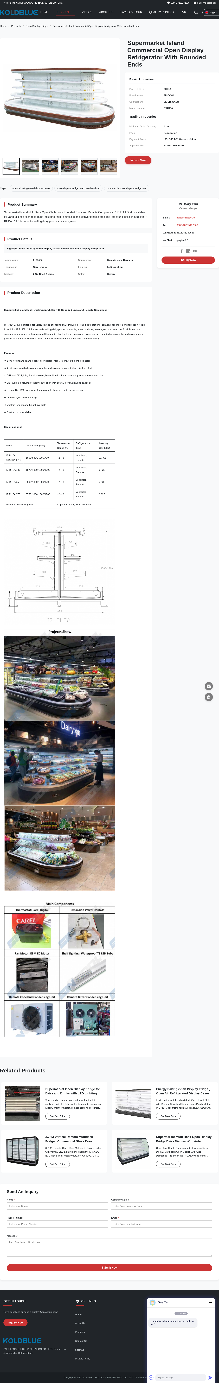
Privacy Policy (82, 1358)
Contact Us (81, 1341)
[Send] (210, 1377)
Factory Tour (131, 12)
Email (115, 1217)
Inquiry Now (188, 260)
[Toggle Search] (196, 12)
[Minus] (210, 1302)
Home (44, 12)
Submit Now (109, 1267)
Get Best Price (57, 1116)
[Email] (209, 686)
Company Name (120, 1199)
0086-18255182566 (187, 225)
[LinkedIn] (188, 251)
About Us (106, 12)
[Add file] (151, 1377)
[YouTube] (195, 251)
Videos (87, 12)
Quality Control (162, 12)
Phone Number (15, 1217)
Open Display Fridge (37, 26)
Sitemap (79, 1349)
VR (184, 12)
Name (11, 1199)
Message (12, 1235)
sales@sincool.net (206, 3)
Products (64, 12)
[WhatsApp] (209, 697)
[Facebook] (181, 251)
